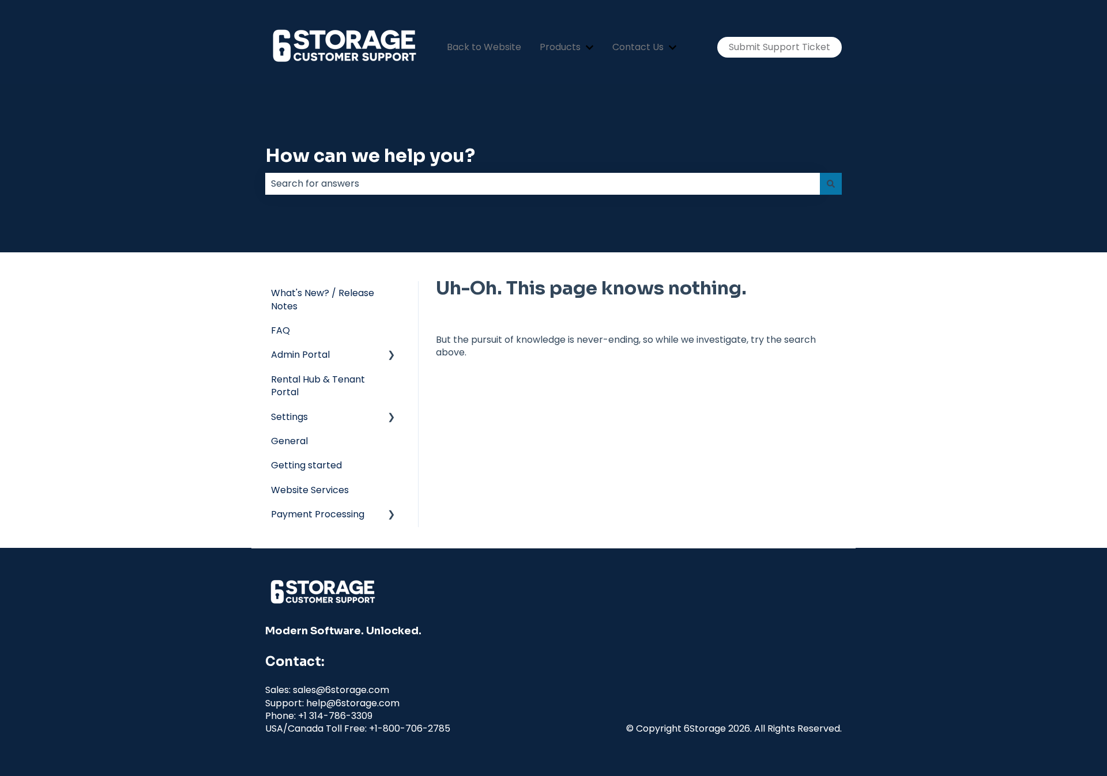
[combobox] (542, 184)
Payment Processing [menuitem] (317, 514)
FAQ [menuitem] (280, 330)
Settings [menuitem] (289, 416)
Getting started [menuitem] (306, 465)
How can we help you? (370, 155)
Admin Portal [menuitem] (300, 354)
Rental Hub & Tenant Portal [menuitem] (318, 386)
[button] (391, 356)
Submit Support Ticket (779, 47)
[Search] (831, 184)
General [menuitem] (289, 441)
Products (560, 47)
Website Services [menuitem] (310, 490)
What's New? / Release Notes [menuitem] (322, 299)
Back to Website (484, 47)
